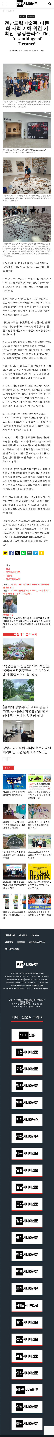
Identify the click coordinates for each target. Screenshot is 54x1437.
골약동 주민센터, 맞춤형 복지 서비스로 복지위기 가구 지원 (39, 825)
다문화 (9, 576)
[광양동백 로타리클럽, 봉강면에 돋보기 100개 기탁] (39, 901)
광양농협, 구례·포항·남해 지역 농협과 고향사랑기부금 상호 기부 (14, 885)
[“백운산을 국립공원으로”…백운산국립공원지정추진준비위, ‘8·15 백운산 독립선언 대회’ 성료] (27, 649)
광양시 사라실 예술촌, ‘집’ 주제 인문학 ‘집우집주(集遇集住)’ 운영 (39, 795)
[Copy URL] (40, 57)
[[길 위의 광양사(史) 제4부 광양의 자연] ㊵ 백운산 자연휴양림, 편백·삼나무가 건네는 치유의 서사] (27, 690)
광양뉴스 (10, 11)
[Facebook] (14, 57)
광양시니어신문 (13, 572)
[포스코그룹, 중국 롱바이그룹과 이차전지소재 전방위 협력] (39, 841)
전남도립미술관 (13, 579)
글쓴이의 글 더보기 (25, 634)
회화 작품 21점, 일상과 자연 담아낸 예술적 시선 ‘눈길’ (14, 915)
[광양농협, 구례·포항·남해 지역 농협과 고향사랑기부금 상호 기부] (14, 871)
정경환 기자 (16, 50)
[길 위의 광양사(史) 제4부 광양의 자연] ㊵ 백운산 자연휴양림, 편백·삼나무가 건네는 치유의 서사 (26, 711)
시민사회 (31, 16)
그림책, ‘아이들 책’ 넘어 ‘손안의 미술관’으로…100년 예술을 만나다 (14, 825)
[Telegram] (34, 57)
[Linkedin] (27, 57)
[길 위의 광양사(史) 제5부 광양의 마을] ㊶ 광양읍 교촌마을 (14, 855)
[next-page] (9, 759)
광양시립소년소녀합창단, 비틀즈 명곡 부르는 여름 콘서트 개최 (39, 885)
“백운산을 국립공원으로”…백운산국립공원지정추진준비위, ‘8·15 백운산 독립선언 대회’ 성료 (26, 670)
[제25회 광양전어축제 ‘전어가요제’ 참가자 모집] (14, 781)
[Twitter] (20, 57)
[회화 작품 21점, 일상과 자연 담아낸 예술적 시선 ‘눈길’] (14, 901)
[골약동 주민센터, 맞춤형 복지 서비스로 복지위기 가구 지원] (39, 811)
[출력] (47, 57)
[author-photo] (10, 612)
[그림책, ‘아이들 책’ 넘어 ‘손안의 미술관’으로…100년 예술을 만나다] (14, 811)
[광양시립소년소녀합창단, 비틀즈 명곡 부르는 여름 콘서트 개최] (39, 871)
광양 (8, 569)
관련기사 (8, 634)
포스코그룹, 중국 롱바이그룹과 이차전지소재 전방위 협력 (39, 855)
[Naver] (7, 57)
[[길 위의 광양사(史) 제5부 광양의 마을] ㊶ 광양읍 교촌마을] (14, 841)
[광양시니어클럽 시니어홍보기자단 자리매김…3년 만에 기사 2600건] (27, 731)
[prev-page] (4, 759)
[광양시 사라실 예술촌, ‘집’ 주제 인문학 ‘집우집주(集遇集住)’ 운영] (39, 781)
